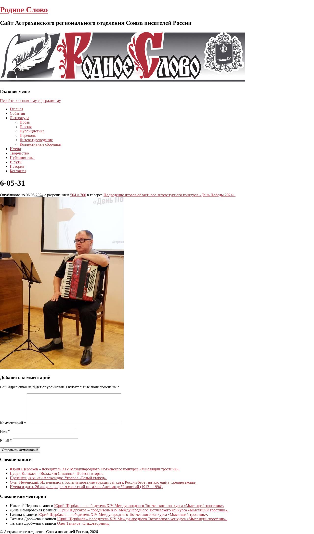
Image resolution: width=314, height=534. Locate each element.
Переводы (28, 135)
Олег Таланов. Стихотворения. (83, 523)
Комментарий (13, 423)
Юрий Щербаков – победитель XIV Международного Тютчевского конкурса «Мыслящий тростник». (95, 469)
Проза (25, 122)
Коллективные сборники (40, 144)
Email (6, 440)
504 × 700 (78, 195)
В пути (16, 162)
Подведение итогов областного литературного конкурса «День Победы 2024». (170, 195)
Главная (16, 109)
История (17, 166)
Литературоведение (36, 140)
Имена (15, 149)
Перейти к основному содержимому (30, 100)
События (17, 113)
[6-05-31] (62, 368)
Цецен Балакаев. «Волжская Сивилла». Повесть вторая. (56, 473)
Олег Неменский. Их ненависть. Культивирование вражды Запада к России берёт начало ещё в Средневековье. (103, 482)
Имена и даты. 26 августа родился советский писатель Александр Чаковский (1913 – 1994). (86, 487)
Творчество (19, 153)
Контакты (18, 171)
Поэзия (26, 127)
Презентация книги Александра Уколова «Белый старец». (58, 478)
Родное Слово (24, 9)
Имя (5, 431)
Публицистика (32, 131)
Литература (19, 118)
